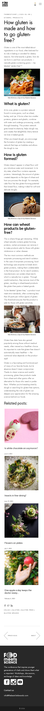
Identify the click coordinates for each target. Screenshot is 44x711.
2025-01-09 (24, 14)
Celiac (7, 610)
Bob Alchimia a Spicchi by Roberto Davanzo (22, 98)
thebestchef (10, 14)
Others (7, 18)
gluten (16, 610)
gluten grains (11, 613)
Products (18, 18)
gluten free (27, 610)
